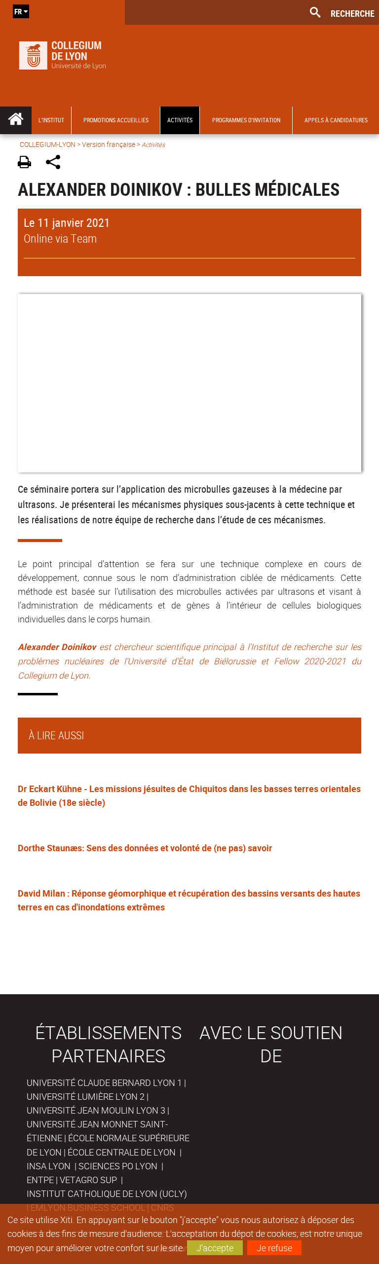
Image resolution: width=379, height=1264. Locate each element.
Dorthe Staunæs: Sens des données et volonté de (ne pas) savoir (145, 848)
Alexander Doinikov (57, 646)
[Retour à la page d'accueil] (62, 53)
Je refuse (274, 1248)
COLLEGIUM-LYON (48, 144)
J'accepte (214, 1248)
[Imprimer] (28, 163)
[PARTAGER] (56, 163)
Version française (108, 144)
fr (18, 11)
